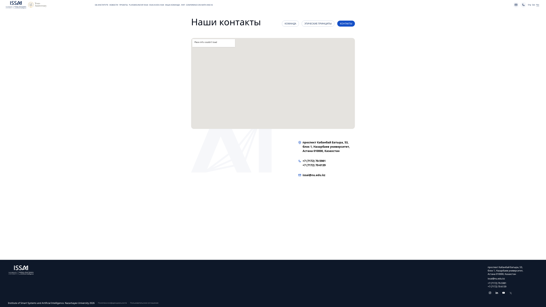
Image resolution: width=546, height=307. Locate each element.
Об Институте (101, 5)
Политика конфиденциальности (112, 303)
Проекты (123, 5)
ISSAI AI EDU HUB (156, 5)
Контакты (346, 23)
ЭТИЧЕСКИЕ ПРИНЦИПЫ (318, 23)
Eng (529, 5)
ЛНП (183, 5)
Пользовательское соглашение (144, 303)
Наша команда (172, 5)
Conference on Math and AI (199, 5)
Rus (537, 5)
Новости (113, 5)
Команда (290, 23)
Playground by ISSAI (138, 5)
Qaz (533, 5)
